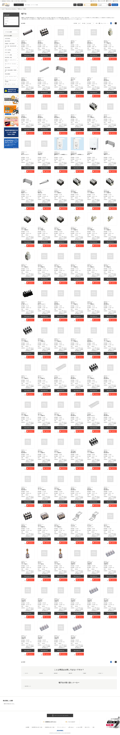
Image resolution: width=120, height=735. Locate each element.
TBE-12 (55, 42)
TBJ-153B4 (73, 637)
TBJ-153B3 (23, 637)
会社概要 (27, 727)
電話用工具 (40, 192)
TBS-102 (23, 562)
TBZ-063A (56, 191)
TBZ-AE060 (73, 228)
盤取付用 (70, 673)
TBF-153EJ (23, 414)
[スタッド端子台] (110, 516)
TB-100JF (89, 525)
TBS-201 (39, 562)
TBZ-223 (39, 525)
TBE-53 (55, 116)
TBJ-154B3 (40, 637)
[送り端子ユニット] (28, 293)
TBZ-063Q (40, 265)
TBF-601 (39, 42)
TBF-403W (56, 488)
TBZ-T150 (23, 265)
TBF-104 (39, 377)
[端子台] (77, 32)
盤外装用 (41, 673)
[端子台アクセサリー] (110, 106)
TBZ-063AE (73, 191)
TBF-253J (56, 451)
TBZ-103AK (23, 228)
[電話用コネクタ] (44, 69)
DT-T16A (39, 191)
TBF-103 (23, 377)
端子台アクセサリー (108, 117)
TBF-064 (89, 340)
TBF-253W (89, 451)
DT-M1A (56, 79)
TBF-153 (105, 377)
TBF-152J (89, 377)
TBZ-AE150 (106, 228)
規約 (93, 727)
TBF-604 (23, 525)
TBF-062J (73, 303)
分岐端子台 (40, 154)
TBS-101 (105, 525)
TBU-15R (89, 79)
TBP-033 (23, 116)
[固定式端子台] (28, 32)
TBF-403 (23, 79)
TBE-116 (89, 42)
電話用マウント (57, 80)
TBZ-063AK (89, 191)
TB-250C (89, 414)
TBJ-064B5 (89, 600)
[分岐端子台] (44, 144)
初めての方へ (109, 0)
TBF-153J (40, 414)
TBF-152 (72, 377)
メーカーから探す (8, 31)
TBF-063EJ (23, 340)
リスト (107, 23)
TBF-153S (89, 265)
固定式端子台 (23, 43)
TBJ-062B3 (73, 562)
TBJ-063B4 (40, 600)
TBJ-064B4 (56, 600)
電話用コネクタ (41, 80)
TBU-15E (72, 42)
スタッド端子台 (107, 526)
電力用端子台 (23, 117)
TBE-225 (23, 42)
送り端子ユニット (24, 304)
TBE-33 (105, 79)
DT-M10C (23, 191)
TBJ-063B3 (89, 562)
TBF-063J (56, 340)
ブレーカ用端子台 (107, 43)
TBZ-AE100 (89, 228)
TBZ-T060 (106, 42)
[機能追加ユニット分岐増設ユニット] (60, 143)
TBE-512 (39, 116)
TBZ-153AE (89, 116)
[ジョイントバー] (77, 516)
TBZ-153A (56, 228)
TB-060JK (73, 525)
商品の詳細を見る (27, 55)
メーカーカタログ (71, 722)
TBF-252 (105, 414)
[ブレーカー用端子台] (44, 479)
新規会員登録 (94, 4)
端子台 (72, 43)
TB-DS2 (39, 303)
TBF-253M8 (73, 451)
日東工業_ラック (28, 686)
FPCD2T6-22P (74, 153)
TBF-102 (105, 340)
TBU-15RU (73, 79)
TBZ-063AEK (106, 191)
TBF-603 (105, 488)
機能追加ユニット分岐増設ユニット (60, 155)
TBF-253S (106, 265)
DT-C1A (39, 79)
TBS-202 (56, 562)
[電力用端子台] (28, 106)
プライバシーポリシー (61, 727)
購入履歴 (115, 4)
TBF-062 (56, 303)
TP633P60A (89, 153)
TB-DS (22, 153)
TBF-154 (72, 414)
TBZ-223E (56, 525)
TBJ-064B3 (106, 562)
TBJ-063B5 (40, 153)
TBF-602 (89, 488)
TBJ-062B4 (23, 600)
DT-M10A (106, 153)
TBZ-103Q (56, 265)
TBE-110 (72, 116)
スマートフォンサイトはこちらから (61, 715)
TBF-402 (23, 488)
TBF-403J (40, 488)
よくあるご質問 (102, 0)
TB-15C (105, 116)
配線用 (85, 673)
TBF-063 (105, 303)
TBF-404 (72, 488)
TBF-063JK (73, 340)
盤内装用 (55, 673)
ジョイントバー (74, 526)
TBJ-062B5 (73, 600)
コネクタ (26, 673)
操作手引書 (116, 0)
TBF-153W (56, 414)
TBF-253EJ (40, 451)
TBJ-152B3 (106, 600)
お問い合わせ (94, 0)
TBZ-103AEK (40, 228)
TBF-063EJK (40, 340)
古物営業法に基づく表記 (49, 727)
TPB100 (22, 303)
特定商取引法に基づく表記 (37, 727)
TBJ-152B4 (56, 637)
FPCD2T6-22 (57, 153)
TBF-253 (23, 451)
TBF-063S (73, 265)
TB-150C (56, 377)
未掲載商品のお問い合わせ (50, 722)
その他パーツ (100, 673)
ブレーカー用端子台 (42, 489)
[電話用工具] (44, 182)
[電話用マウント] (61, 69)
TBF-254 (105, 451)
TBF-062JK (89, 303)
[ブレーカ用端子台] (110, 32)
